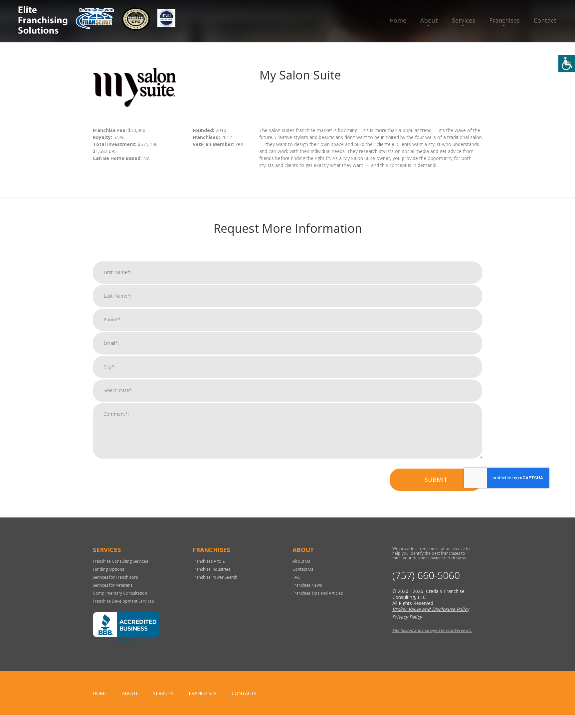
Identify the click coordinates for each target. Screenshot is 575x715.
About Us (301, 561)
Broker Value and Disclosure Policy (430, 609)
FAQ (296, 577)
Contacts (244, 693)
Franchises (504, 20)
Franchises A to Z (209, 561)
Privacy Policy (407, 617)
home (100, 693)
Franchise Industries (211, 569)
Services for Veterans (112, 585)
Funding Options (108, 569)
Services (463, 20)
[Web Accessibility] (566, 63)
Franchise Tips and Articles (317, 593)
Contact (545, 20)
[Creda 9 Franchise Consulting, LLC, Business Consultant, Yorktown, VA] (126, 627)
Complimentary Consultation (120, 593)
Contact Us (302, 569)
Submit (436, 480)
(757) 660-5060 (426, 575)
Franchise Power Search (215, 577)
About (429, 20)
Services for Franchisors (115, 577)
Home (397, 20)
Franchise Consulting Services (120, 561)
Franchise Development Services (123, 601)
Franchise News (307, 585)
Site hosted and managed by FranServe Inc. (432, 630)
